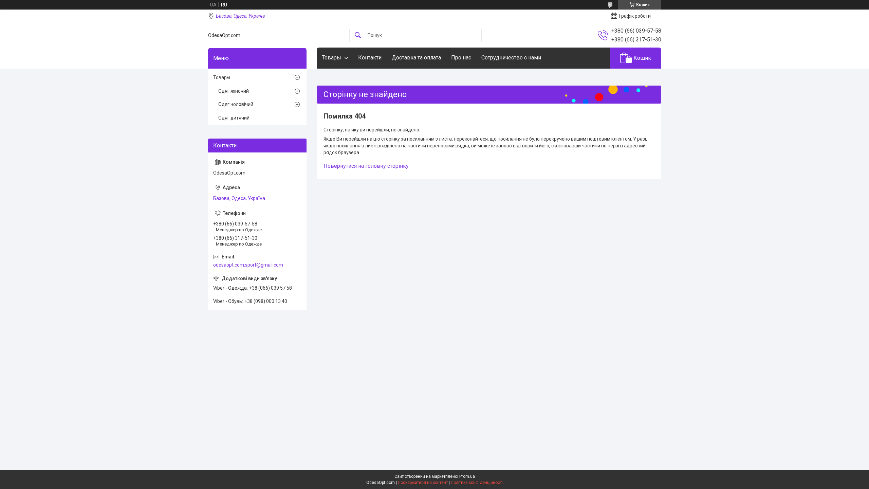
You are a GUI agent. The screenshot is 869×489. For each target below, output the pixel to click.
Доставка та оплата (416, 57)
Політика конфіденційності (477, 482)
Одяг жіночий (233, 91)
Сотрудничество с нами (511, 57)
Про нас (461, 57)
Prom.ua (467, 476)
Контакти (370, 57)
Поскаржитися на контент (423, 482)
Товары (331, 57)
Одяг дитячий (233, 118)
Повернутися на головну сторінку (366, 166)
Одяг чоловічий (235, 104)
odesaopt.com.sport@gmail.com (248, 265)
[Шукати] (358, 35)
